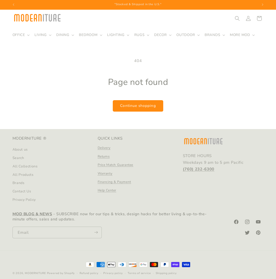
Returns (104, 156)
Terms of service (139, 273)
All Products (23, 174)
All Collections (25, 166)
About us (20, 149)
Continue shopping (138, 105)
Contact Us (22, 191)
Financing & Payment (114, 182)
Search (18, 158)
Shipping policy (166, 273)
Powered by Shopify (61, 273)
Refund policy (89, 273)
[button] (20, 35)
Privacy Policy (24, 199)
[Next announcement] (262, 4)
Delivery (104, 148)
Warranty (105, 173)
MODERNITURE (35, 273)
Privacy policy (113, 273)
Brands (19, 183)
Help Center (107, 190)
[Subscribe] (96, 232)
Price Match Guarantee (115, 165)
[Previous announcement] (13, 4)
